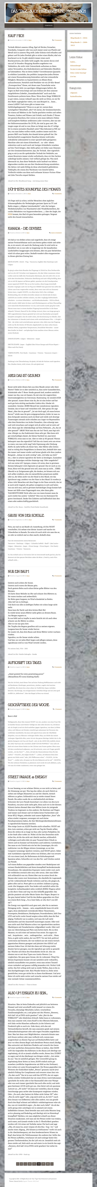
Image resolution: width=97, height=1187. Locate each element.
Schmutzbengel (75, 65)
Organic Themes (27, 1181)
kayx (30, 40)
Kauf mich (16, 36)
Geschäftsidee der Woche (28, 705)
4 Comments (58, 193)
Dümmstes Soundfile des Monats (34, 189)
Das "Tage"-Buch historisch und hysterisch (48, 11)
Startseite (49, 25)
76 (30, 1164)
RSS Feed (36, 1181)
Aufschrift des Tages (24, 662)
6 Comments (58, 576)
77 (34, 1164)
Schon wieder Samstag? (78, 73)
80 (48, 1164)
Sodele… (73, 62)
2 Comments (58, 40)
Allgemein (73, 93)
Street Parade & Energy (27, 777)
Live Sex (73, 76)
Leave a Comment (56, 233)
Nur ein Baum (18, 571)
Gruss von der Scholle (26, 515)
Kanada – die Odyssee (24, 228)
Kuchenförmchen (76, 96)
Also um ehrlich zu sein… (27, 993)
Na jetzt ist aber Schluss (78, 69)
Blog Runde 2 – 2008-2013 (79, 43)
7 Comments (58, 520)
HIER (10, 214)
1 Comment (58, 709)
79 (43, 1164)
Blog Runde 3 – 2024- (79, 38)
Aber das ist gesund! (24, 375)
